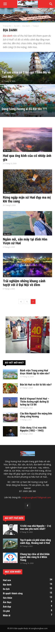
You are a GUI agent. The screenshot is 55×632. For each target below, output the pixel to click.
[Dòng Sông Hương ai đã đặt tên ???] (27, 108)
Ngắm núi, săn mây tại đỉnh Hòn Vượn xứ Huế (25, 241)
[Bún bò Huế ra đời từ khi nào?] (10, 388)
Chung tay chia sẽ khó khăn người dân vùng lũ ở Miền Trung (35, 557)
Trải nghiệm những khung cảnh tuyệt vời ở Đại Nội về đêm (24, 283)
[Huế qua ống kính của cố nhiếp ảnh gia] (27, 140)
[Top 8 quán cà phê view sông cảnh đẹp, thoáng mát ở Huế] (10, 544)
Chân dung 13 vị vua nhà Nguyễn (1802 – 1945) (33, 429)
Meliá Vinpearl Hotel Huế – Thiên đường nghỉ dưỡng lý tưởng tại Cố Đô (34, 401)
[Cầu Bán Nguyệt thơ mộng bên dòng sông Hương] (10, 417)
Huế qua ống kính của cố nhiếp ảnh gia (27, 158)
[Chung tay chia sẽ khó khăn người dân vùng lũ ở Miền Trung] (10, 558)
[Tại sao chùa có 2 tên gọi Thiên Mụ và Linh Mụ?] (27, 75)
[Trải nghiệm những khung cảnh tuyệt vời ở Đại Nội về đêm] (27, 265)
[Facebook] (28, 506)
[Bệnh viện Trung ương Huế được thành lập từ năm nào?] (10, 374)
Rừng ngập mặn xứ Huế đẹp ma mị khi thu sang (27, 199)
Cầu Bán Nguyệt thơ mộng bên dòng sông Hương (36, 415)
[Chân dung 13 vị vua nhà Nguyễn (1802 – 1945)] (10, 431)
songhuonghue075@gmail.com (36, 497)
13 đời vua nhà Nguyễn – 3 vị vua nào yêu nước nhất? (35, 527)
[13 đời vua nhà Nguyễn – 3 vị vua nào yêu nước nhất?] (10, 529)
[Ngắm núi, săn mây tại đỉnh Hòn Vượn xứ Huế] (27, 223)
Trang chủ (7, 26)
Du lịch (17, 26)
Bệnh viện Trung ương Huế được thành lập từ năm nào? (35, 372)
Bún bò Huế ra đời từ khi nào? (36, 384)
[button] (51, 4)
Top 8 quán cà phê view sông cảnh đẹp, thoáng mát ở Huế (35, 541)
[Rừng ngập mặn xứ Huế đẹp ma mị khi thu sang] (27, 181)
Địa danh (26, 26)
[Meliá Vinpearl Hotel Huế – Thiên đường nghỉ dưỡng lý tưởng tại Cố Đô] (10, 402)
